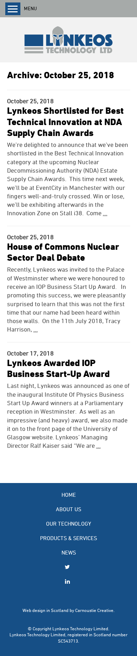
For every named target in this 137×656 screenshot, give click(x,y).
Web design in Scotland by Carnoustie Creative (67, 610)
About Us (68, 509)
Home (68, 494)
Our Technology (68, 523)
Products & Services (68, 538)
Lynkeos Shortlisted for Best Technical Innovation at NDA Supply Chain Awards (65, 121)
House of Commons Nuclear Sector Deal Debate (63, 251)
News (68, 552)
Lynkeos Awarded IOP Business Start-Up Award (58, 368)
